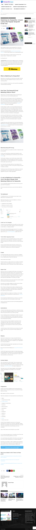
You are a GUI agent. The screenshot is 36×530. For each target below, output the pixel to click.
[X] (9, 28)
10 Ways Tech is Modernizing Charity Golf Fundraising (11, 500)
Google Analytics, (5, 401)
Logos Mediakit (15, 518)
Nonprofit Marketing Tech (6, 13)
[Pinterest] (12, 28)
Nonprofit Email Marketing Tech (14, 13)
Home (1, 13)
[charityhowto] (3, 515)
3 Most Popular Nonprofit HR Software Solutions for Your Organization (5, 477)
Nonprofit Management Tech (11, 497)
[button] (2, 11)
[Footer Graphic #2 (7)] (8, 519)
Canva (3, 418)
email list (2, 155)
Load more (29, 37)
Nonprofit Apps (11, 482)
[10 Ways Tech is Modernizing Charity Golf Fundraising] (12, 495)
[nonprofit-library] (8, 515)
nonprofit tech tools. (4, 124)
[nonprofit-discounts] (3, 519)
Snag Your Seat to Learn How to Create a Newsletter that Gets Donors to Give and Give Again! (12, 447)
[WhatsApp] (14, 28)
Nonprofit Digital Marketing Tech (3, 497)
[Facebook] (7, 28)
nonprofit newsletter (11, 231)
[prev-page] (1, 503)
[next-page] (2, 503)
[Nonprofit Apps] (4, 484)
